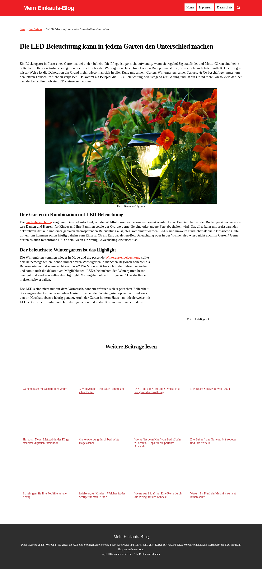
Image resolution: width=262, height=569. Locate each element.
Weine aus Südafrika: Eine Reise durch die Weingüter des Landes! (158, 495)
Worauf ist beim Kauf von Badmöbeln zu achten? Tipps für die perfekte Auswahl (157, 443)
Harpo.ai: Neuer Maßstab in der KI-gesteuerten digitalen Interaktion (46, 441)
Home (190, 7)
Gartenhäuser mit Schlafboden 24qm (45, 388)
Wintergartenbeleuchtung (122, 257)
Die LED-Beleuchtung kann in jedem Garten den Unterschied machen (116, 46)
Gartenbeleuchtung (39, 222)
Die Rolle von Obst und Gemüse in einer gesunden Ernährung (157, 390)
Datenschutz (224, 7)
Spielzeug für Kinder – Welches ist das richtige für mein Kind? (102, 495)
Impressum (205, 7)
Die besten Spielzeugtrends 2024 (210, 388)
